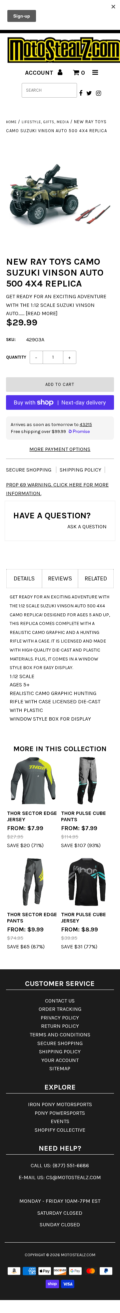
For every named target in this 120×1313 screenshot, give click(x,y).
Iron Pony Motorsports (60, 1104)
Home (11, 122)
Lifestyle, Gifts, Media (45, 122)
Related (96, 578)
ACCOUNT (40, 72)
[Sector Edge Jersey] (33, 780)
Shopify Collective (60, 1130)
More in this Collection (60, 748)
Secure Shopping (29, 470)
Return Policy (60, 1026)
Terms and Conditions (60, 1034)
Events (60, 1121)
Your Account (60, 1060)
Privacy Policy (60, 1017)
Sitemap (59, 1068)
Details (24, 578)
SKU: (11, 339)
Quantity (16, 357)
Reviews (60, 578)
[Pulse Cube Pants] (87, 780)
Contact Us (60, 1001)
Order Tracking (60, 1009)
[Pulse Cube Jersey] (87, 882)
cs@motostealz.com (73, 1177)
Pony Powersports (60, 1113)
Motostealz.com (78, 1255)
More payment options (59, 449)
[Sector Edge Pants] (33, 882)
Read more (41, 313)
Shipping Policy (80, 470)
